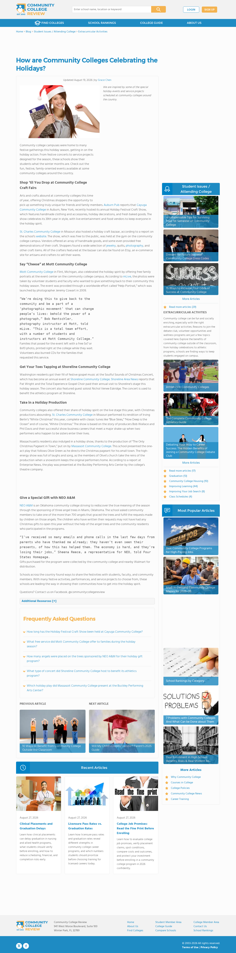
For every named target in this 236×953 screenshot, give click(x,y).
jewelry (111, 245)
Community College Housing (188, 481)
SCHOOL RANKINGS (102, 22)
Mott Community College (36, 272)
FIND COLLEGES (52, 22)
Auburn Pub (111, 205)
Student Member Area (168, 922)
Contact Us (200, 926)
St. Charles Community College (40, 231)
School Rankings (203, 931)
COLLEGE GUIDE (151, 22)
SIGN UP (209, 10)
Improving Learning (183, 486)
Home (130, 922)
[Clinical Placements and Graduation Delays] (38, 794)
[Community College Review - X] (19, 946)
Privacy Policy (209, 947)
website (41, 236)
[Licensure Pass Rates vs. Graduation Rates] (87, 794)
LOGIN (191, 10)
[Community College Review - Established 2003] (35, 9)
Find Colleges (135, 931)
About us (132, 926)
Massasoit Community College (91, 446)
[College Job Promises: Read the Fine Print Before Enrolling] (135, 794)
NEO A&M (26, 505)
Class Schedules (180, 497)
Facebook (26, 946)
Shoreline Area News (124, 379)
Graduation (178, 476)
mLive (127, 276)
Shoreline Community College (90, 379)
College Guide (163, 926)
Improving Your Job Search (187, 492)
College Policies (180, 788)
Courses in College (182, 782)
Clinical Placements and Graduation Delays (36, 826)
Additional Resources (39, 601)
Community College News (186, 793)
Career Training (180, 799)
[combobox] (109, 9)
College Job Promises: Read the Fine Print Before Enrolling (135, 829)
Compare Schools (165, 931)
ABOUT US (194, 22)
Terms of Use (190, 947)
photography (134, 245)
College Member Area (206, 922)
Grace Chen (104, 80)
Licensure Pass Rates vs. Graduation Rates (85, 826)
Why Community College (186, 777)
